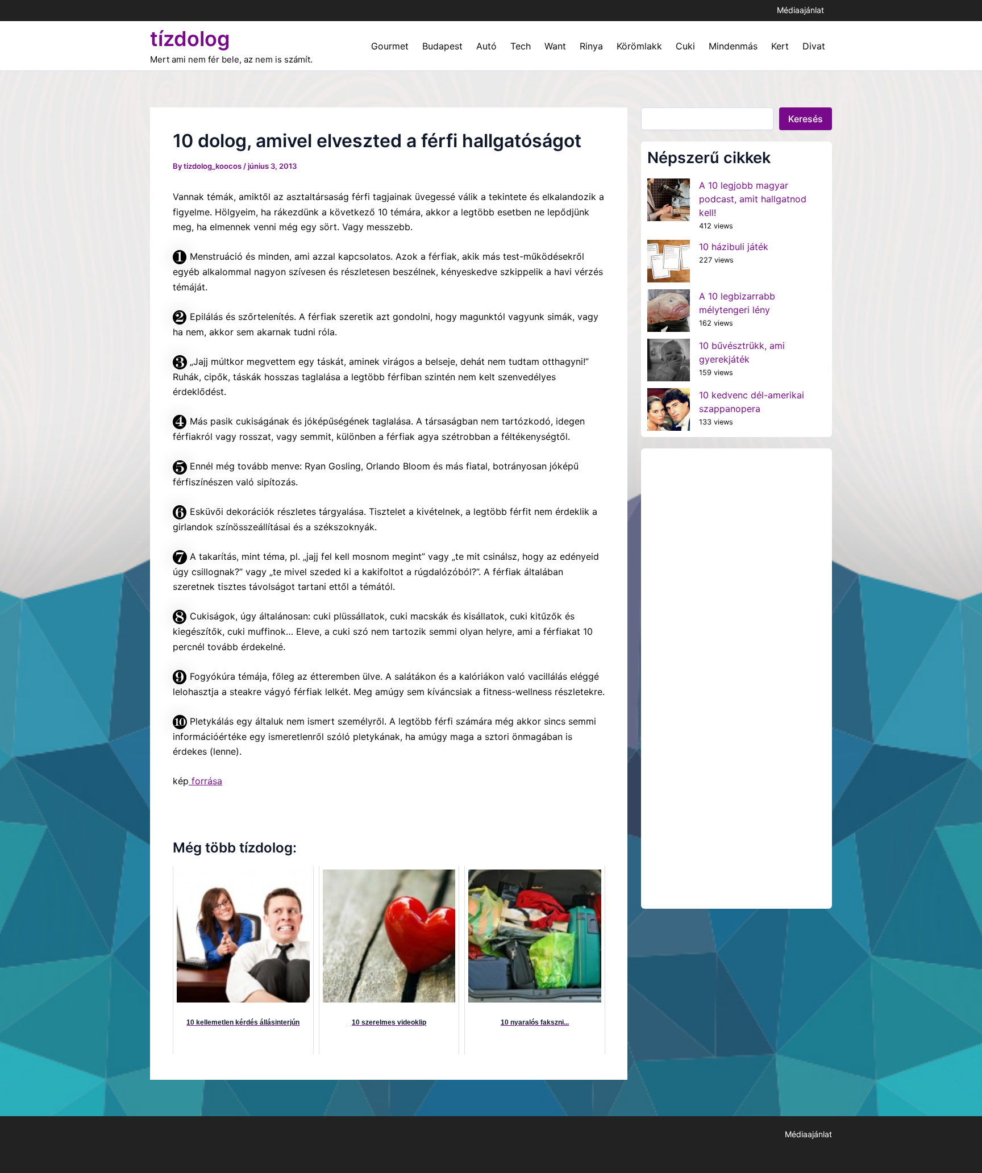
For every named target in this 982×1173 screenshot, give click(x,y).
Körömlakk (639, 46)
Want (555, 46)
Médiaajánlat (800, 10)
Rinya (591, 46)
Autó (486, 46)
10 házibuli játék (733, 246)
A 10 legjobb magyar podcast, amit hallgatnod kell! (752, 199)
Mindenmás (733, 46)
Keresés (805, 118)
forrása (205, 781)
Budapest (442, 46)
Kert (780, 46)
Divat (813, 46)
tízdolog (190, 38)
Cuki (685, 46)
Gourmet (390, 46)
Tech (520, 46)
